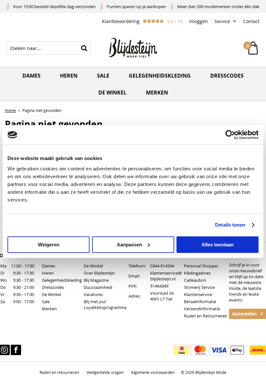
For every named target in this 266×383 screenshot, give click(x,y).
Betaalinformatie (200, 301)
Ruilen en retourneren (59, 372)
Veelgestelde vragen (105, 372)
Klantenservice (198, 294)
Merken (157, 92)
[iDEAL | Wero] (181, 350)
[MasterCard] (200, 350)
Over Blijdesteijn (99, 273)
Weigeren (48, 244)
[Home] (133, 48)
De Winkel (51, 294)
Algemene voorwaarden (153, 372)
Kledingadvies (197, 273)
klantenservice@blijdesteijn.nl (166, 276)
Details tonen (230, 225)
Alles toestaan (217, 244)
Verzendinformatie (202, 309)
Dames (31, 75)
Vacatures (93, 294)
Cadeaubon (195, 280)
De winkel (112, 92)
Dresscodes (227, 75)
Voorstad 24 (162, 293)
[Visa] (218, 350)
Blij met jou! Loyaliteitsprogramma (105, 304)
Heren (69, 75)
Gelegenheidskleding (160, 75)
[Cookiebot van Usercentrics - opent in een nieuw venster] (230, 135)
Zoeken (84, 48)
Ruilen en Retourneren (205, 316)
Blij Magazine (96, 280)
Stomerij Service (199, 287)
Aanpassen (129, 244)
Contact (251, 21)
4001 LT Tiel (161, 299)
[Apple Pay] (237, 350)
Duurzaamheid (98, 287)
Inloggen (198, 21)
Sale (103, 75)
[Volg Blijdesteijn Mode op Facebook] (16, 350)
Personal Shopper (201, 266)
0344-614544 (162, 266)
